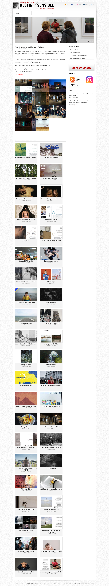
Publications (50, 583)
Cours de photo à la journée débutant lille (78, 55)
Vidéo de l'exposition (19, 74)
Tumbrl (86, 4)
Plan (55, 583)
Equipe (21, 583)
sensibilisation (55, 13)
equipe (27, 13)
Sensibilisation (35, 583)
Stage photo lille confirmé (75, 52)
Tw (93, 4)
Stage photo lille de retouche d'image (77, 58)
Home (17, 13)
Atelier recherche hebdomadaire (76, 61)
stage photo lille (39, 13)
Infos (45, 583)
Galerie (67, 13)
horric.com (91, 583)
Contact (78, 13)
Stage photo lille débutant (75, 49)
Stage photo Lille (27, 583)
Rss (67, 4)
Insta (80, 4)
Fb (73, 4)
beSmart (33, 5)
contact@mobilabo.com (73, 105)
